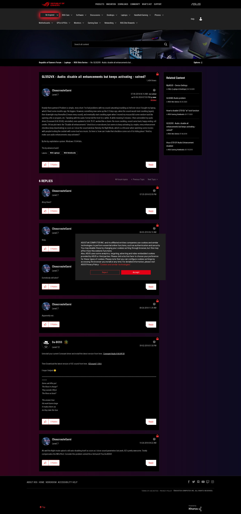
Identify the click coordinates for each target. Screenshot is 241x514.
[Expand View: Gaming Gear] (100, 23)
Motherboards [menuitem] (44, 23)
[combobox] (120, 44)
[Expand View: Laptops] (129, 15)
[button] (45, 164)
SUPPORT (158, 4)
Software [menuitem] (80, 15)
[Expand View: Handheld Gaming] (150, 15)
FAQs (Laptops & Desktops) (177, 89)
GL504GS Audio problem (176, 98)
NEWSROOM (51, 482)
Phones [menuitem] (158, 15)
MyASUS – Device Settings (176, 85)
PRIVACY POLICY (166, 491)
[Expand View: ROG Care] (71, 15)
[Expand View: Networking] (115, 23)
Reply (151, 164)
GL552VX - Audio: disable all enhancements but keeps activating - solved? (180, 126)
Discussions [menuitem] (95, 15)
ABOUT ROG (32, 482)
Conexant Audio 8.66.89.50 (114, 354)
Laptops (67, 62)
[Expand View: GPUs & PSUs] (69, 23)
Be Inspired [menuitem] (50, 15)
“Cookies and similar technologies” (115, 264)
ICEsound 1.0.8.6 (95, 364)
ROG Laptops (55, 153)
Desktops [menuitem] (110, 15)
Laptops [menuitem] (124, 15)
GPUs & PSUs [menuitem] (62, 23)
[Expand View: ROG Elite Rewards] (136, 23)
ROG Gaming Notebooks (176, 114)
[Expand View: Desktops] (116, 15)
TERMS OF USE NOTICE (150, 491)
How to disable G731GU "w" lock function (182, 111)
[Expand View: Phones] (163, 15)
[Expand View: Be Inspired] (57, 15)
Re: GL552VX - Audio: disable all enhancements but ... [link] (111, 62)
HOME (41, 482)
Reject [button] (105, 272)
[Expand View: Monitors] (83, 23)
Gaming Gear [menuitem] (93, 23)
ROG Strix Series (81, 62)
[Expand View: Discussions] (102, 15)
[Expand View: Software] (85, 15)
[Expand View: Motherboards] (52, 23)
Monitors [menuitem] (77, 23)
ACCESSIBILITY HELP (67, 482)
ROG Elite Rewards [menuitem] (127, 23)
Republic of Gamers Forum (50, 62)
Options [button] (197, 62)
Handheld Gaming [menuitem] (141, 15)
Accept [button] (136, 272)
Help (192, 19)
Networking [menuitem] (109, 23)
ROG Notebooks (70, 153)
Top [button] (43, 507)
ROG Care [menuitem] (65, 15)
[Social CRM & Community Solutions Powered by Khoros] (195, 508)
